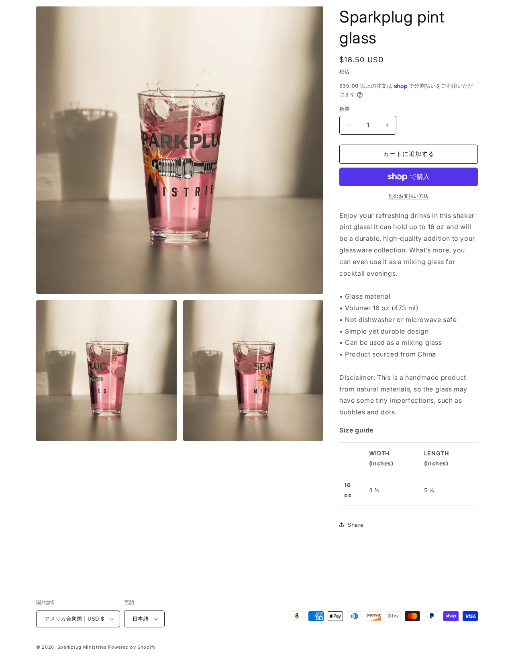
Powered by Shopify (132, 647)
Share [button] (355, 524)
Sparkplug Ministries (82, 647)
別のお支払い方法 (409, 196)
